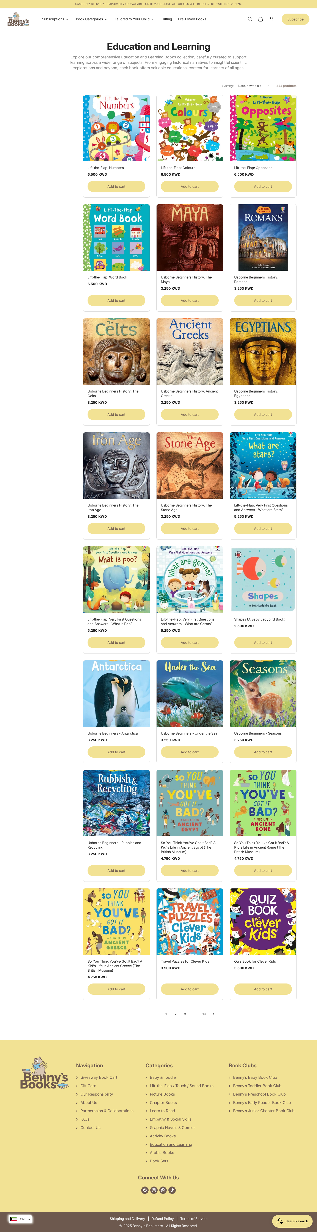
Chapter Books (163, 1102)
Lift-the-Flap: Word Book (107, 277)
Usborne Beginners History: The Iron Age (113, 507)
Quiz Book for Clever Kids (255, 961)
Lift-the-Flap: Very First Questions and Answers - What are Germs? (187, 621)
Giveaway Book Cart (98, 1077)
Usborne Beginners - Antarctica (113, 733)
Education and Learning (171, 1144)
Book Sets (159, 1161)
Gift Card (88, 1085)
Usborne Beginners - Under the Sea (189, 733)
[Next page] (213, 1014)
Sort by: (228, 86)
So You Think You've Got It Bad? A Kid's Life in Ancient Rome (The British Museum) (261, 847)
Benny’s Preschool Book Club (259, 1094)
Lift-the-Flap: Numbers (106, 168)
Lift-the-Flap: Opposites (253, 168)
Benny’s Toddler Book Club (257, 1085)
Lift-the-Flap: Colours (178, 168)
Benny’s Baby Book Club (255, 1077)
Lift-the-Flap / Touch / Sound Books (181, 1085)
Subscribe (295, 19)
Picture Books (162, 1094)
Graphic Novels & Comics (172, 1127)
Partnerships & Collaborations (106, 1110)
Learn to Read (162, 1110)
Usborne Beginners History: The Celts (113, 393)
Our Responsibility (96, 1094)
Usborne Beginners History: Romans (256, 279)
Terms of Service (193, 1218)
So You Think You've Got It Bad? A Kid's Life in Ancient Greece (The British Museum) (115, 965)
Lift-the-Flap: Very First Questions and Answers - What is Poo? (114, 621)
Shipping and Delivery (127, 1218)
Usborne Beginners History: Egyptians (256, 393)
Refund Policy (163, 1218)
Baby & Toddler (163, 1077)
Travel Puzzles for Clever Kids (185, 961)
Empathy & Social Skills (170, 1119)
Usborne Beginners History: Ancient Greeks (189, 393)
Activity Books (163, 1136)
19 (204, 1014)
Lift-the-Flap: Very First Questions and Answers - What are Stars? (261, 507)
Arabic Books (162, 1152)
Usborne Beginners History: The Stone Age (186, 507)
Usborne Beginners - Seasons (258, 733)
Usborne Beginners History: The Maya (186, 279)
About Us (88, 1102)
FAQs (84, 1119)
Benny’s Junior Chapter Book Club (264, 1110)
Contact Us (90, 1127)
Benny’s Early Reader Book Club (262, 1102)
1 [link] (166, 1014)
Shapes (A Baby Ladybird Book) (260, 619)
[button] (56, 19)
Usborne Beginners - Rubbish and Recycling (114, 845)
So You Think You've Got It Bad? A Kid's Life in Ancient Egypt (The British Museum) (188, 847)
